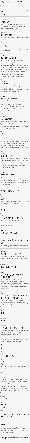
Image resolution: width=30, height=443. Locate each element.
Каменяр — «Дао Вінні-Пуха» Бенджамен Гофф (14, 241)
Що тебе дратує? (5, 83)
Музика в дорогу (6, 118)
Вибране (16, 1)
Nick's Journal (6, 2)
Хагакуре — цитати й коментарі (11, 253)
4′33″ (2, 135)
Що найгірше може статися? (10, 232)
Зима (2, 312)
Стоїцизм (4, 210)
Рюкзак (3, 406)
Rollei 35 (3, 46)
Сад (1, 363)
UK (1, 5)
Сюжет (2, 348)
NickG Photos (7, 441)
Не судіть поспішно (7, 174)
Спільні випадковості (8, 57)
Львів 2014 (4, 398)
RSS (1, 441)
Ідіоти (2, 424)
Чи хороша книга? (6, 155)
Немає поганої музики (8, 266)
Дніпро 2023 (4, 21)
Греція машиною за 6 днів (9, 191)
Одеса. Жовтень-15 (7, 355)
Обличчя (3, 320)
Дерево (2, 376)
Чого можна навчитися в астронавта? (13, 217)
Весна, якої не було (6, 35)
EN (3, 5)
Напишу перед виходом (8, 98)
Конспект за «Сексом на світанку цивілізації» (11, 275)
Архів (20, 1)
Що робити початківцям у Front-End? (13, 327)
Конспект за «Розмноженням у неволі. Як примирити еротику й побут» (14, 296)
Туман (2, 198)
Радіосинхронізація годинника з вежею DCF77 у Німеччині (14, 415)
